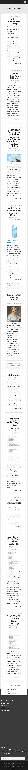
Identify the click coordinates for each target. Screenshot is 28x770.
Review (12, 285)
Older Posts (18, 685)
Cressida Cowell (12, 362)
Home (10, 685)
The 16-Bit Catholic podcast (8, 700)
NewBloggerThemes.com (14, 768)
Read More (18, 63)
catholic (16, 751)
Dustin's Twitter (5, 703)
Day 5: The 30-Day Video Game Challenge (14, 620)
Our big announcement (14, 503)
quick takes (23, 751)
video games (17, 367)
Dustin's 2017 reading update (14, 297)
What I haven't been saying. (14, 21)
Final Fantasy (11, 283)
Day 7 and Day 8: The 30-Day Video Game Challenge (14, 423)
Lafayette (13, 365)
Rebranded (14, 374)
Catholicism (24, 750)
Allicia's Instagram (6, 705)
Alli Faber (10, 26)
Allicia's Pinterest (5, 710)
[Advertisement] (9, 721)
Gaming (17, 283)
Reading (9, 285)
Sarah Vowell (10, 367)
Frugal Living (4, 751)
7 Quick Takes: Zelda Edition (14, 76)
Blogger (17, 693)
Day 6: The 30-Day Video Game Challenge (14, 540)
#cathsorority (4, 750)
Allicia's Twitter (5, 708)
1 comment (18, 26)
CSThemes (11, 766)
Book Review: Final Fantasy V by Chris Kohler (14, 212)
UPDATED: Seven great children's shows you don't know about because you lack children (14, 138)
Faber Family (15, 763)
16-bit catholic (15, 750)
